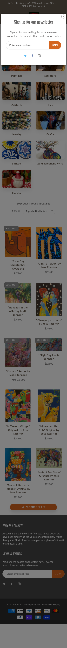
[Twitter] (25, 56)
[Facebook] (32, 56)
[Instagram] (39, 56)
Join (55, 45)
